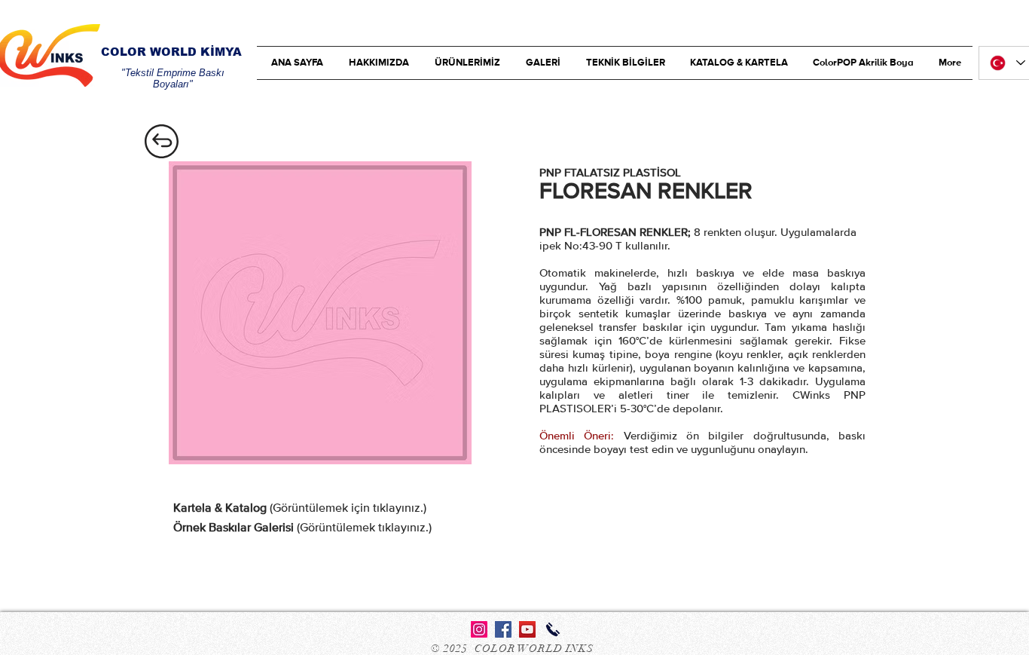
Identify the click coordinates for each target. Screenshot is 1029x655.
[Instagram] (479, 629)
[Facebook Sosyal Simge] (503, 629)
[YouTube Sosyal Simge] (527, 629)
